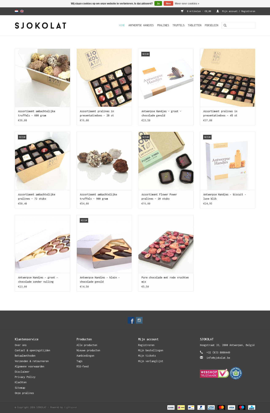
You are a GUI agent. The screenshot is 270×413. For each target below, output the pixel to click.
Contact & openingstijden (32, 350)
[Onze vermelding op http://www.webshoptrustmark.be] (227, 373)
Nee (168, 3)
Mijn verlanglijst (150, 361)
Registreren (146, 345)
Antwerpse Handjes (141, 25)
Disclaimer (22, 371)
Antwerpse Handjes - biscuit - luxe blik (224, 196)
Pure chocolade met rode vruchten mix (165, 279)
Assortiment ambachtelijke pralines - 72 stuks (36, 196)
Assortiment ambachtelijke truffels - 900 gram (98, 196)
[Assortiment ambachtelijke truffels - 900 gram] (104, 161)
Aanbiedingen (85, 355)
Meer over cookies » (187, 3)
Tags (79, 361)
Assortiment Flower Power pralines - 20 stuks (159, 196)
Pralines (163, 25)
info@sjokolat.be (218, 357)
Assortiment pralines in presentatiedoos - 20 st (97, 113)
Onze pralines (24, 393)
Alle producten (87, 345)
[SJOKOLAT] (47, 25)
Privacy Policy (25, 377)
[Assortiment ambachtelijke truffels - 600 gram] (42, 78)
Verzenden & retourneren (32, 361)
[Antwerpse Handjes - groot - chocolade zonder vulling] (42, 244)
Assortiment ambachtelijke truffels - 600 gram (36, 113)
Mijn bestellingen (150, 350)
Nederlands (16, 11)
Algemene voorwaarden (29, 366)
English (22, 11)
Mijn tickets (147, 355)
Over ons (21, 345)
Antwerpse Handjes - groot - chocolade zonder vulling (38, 279)
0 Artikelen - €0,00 (199, 11)
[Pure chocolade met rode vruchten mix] (166, 244)
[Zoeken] (223, 25)
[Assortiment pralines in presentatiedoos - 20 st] (104, 78)
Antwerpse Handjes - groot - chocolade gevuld (161, 113)
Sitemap (20, 387)
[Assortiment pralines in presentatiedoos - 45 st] (227, 78)
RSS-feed (82, 366)
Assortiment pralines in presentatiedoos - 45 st (220, 113)
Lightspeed (70, 407)
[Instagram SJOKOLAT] (139, 320)
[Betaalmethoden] (171, 407)
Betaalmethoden (25, 355)
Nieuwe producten (88, 350)
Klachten (21, 382)
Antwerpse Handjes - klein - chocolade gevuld (100, 279)
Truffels (178, 25)
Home (122, 25)
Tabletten (194, 25)
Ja (158, 3)
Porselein (211, 25)
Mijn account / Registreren (238, 11)
